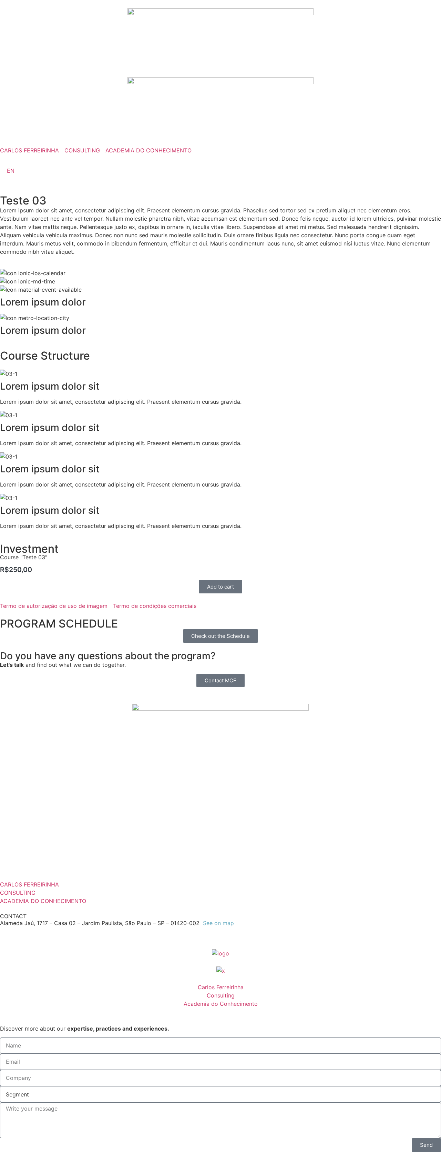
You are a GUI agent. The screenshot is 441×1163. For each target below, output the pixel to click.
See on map (218, 923)
